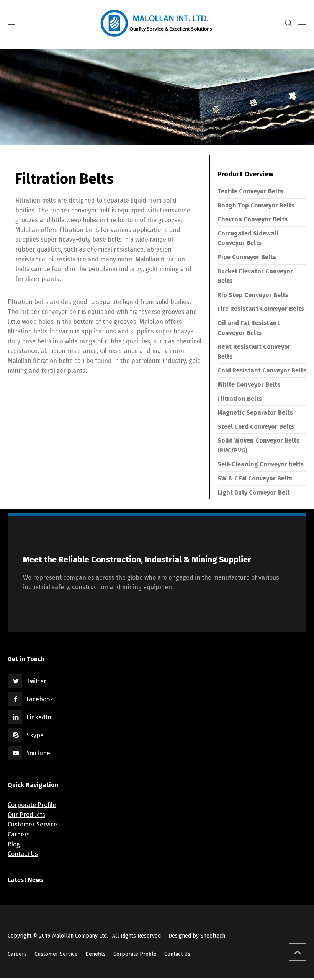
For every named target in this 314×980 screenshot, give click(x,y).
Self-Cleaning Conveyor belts (261, 464)
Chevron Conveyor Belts (253, 219)
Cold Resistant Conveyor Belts (262, 370)
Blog (14, 844)
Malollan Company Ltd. (81, 936)
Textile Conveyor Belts (250, 191)
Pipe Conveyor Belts (247, 257)
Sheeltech (212, 936)
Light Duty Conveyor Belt (254, 492)
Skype (35, 735)
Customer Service (32, 824)
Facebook (39, 699)
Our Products (26, 814)
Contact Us (23, 854)
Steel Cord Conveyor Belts (256, 426)
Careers (19, 834)
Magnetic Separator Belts (255, 412)
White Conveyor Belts (249, 384)
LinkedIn (38, 717)
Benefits (95, 954)
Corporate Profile (32, 804)
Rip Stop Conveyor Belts (253, 295)
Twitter (36, 681)
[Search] (288, 23)
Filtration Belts (240, 398)
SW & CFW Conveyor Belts (255, 478)
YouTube (38, 753)
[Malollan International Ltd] (157, 23)
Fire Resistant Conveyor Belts (261, 308)
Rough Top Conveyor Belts (256, 205)
